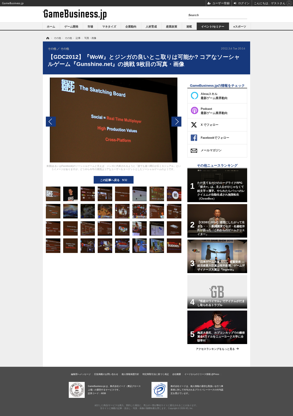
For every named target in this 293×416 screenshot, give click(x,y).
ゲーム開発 (71, 26)
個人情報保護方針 (130, 374)
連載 (189, 26)
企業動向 (131, 26)
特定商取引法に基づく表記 (156, 374)
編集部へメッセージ (81, 374)
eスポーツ (239, 26)
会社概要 (176, 374)
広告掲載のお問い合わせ (106, 374)
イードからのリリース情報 (197, 374)
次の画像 (176, 122)
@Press (215, 374)
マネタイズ (109, 26)
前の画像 (51, 122)
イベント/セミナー (212, 26)
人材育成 (151, 26)
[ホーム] (47, 38)
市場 (90, 26)
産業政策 (171, 26)
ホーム (51, 26)
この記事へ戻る (113, 179)
